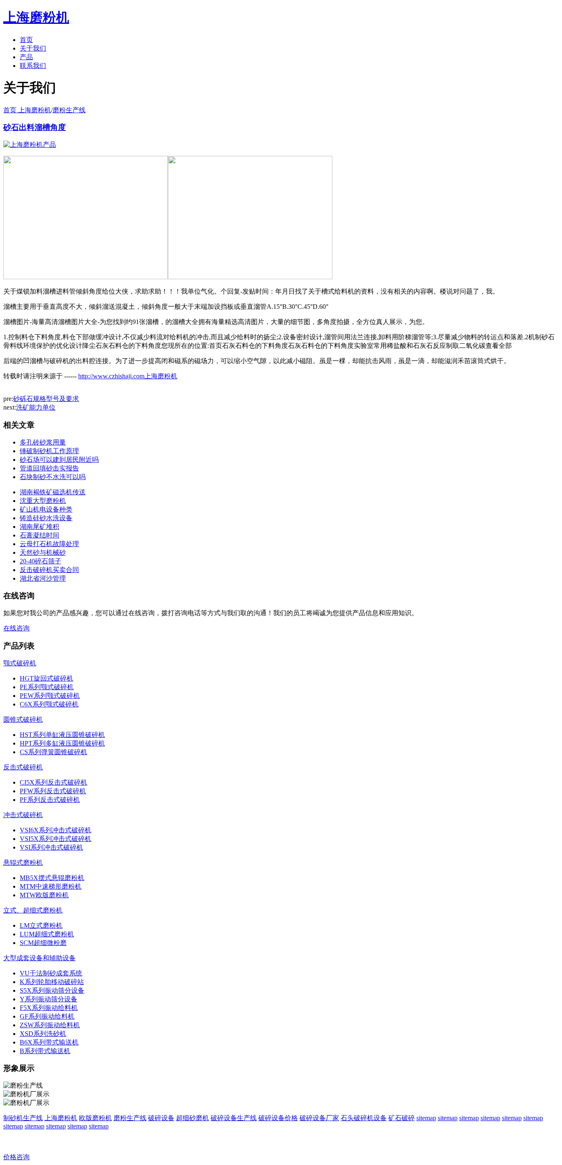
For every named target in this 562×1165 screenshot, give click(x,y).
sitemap (426, 1117)
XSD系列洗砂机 (43, 1033)
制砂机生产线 (23, 1117)
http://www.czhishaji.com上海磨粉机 (127, 376)
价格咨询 (16, 1156)
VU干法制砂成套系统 (51, 973)
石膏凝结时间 (39, 535)
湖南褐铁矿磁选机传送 (53, 492)
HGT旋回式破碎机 (46, 678)
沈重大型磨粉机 (43, 500)
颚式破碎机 (19, 663)
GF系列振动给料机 (47, 1016)
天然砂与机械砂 (43, 552)
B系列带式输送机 (45, 1050)
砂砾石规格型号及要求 (46, 398)
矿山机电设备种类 (46, 509)
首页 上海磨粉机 (27, 110)
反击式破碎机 (23, 767)
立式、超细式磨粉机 (33, 910)
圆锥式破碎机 (23, 719)
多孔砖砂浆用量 (43, 442)
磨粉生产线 (69, 110)
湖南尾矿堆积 (39, 526)
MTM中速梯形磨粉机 (50, 886)
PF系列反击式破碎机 (50, 799)
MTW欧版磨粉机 (44, 895)
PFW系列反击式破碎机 (53, 790)
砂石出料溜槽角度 (34, 127)
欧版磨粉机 (95, 1117)
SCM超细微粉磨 (43, 942)
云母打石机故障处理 (49, 543)
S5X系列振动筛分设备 (52, 990)
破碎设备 (161, 1117)
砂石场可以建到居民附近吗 (59, 459)
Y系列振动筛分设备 (48, 999)
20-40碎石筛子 (40, 561)
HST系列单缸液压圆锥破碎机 (62, 734)
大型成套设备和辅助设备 (39, 957)
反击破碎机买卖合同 (49, 569)
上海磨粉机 (60, 1117)
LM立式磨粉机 (41, 925)
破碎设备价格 (278, 1117)
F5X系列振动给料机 (49, 1007)
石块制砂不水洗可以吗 (53, 476)
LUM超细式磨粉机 (47, 934)
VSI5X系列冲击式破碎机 (55, 838)
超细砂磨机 (192, 1117)
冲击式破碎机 (23, 814)
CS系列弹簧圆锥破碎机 (53, 751)
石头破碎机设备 (364, 1117)
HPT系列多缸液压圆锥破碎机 (62, 743)
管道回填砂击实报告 (49, 468)
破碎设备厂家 (319, 1117)
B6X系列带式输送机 (49, 1042)
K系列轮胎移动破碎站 (52, 981)
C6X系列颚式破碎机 (49, 704)
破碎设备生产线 (234, 1117)
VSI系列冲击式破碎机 (51, 847)
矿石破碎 (401, 1117)
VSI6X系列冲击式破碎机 (55, 830)
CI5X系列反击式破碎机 (53, 782)
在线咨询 (16, 628)
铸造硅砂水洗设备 (46, 517)
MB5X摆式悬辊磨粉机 (52, 877)
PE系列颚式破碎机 (47, 686)
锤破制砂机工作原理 (49, 450)
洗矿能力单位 (36, 407)
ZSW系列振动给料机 (50, 1024)
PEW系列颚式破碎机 (50, 695)
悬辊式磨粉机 (23, 862)
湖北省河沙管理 (43, 578)
